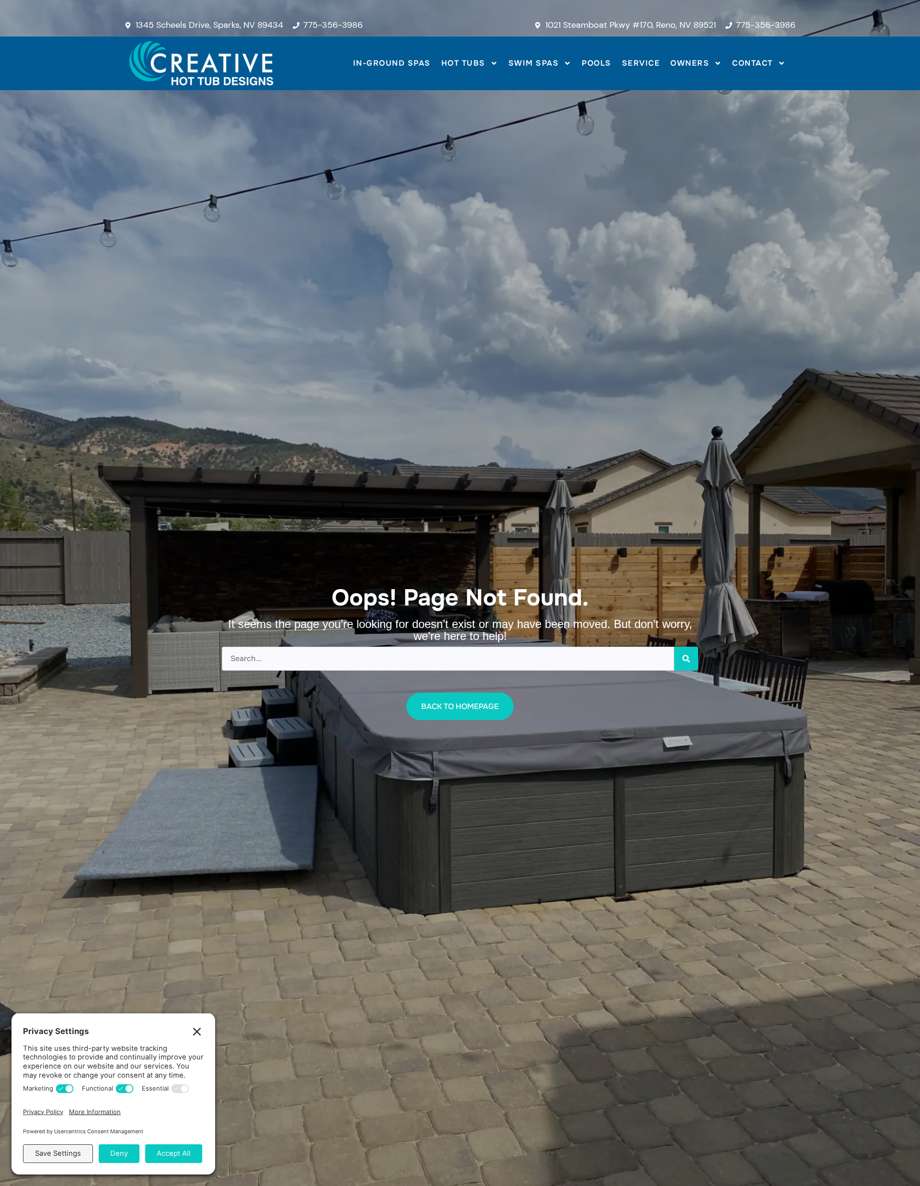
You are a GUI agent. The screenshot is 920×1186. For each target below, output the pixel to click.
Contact (752, 63)
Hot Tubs (463, 63)
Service (641, 63)
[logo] (201, 63)
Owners (689, 63)
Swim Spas (533, 63)
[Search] (686, 659)
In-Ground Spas (392, 63)
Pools (596, 63)
